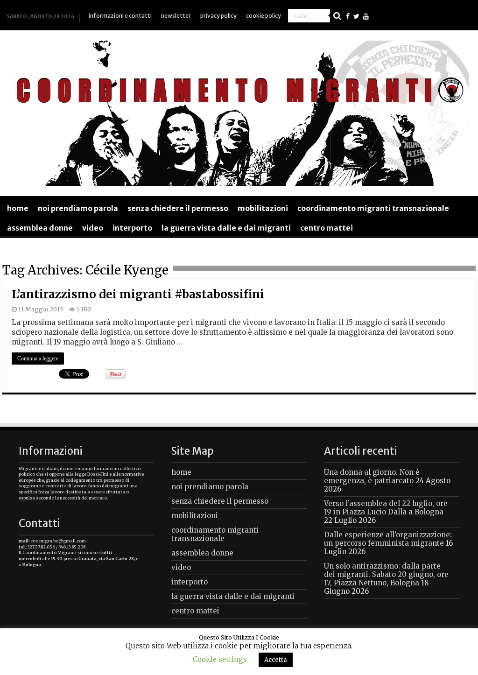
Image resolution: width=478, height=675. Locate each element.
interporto (132, 227)
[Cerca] (337, 16)
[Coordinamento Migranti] (239, 111)
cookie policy (263, 15)
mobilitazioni (263, 208)
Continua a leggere (37, 358)
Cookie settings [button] (220, 659)
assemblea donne (40, 227)
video (92, 227)
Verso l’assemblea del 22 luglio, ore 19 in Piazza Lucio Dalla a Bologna (386, 507)
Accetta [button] (275, 660)
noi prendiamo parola (78, 208)
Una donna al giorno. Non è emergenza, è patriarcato (372, 476)
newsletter (176, 15)
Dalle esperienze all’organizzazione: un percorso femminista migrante (388, 539)
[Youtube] (366, 16)
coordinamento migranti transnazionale (373, 208)
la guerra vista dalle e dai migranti (226, 227)
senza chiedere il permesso (177, 208)
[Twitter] (356, 16)
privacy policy (218, 15)
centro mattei (326, 227)
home (17, 208)
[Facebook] (348, 16)
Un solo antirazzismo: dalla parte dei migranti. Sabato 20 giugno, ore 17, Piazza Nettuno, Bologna (386, 574)
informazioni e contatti (120, 15)
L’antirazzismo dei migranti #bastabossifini (138, 294)
